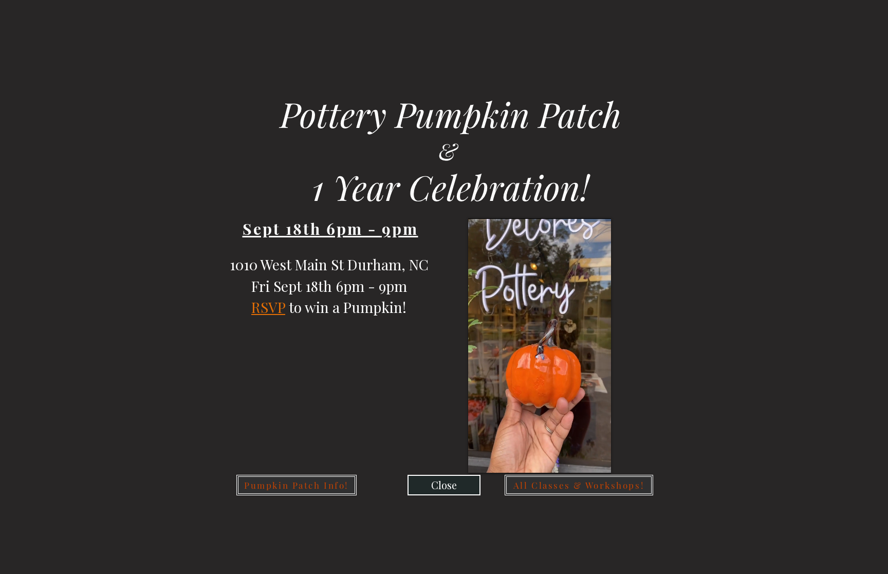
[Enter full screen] (597, 459)
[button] (444, 485)
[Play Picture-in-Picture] (579, 459)
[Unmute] (499, 459)
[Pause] (481, 459)
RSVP (268, 307)
